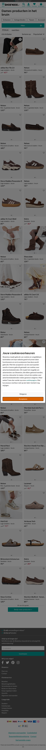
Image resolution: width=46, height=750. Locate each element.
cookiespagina (31, 380)
